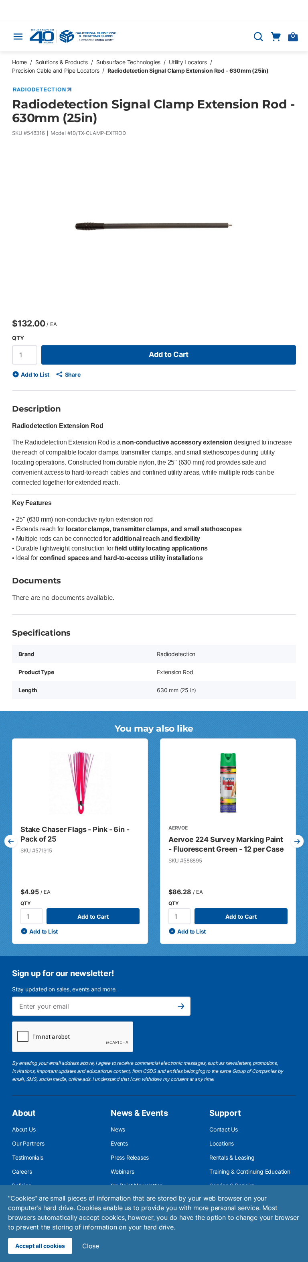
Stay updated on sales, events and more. (64, 989)
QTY (18, 337)
